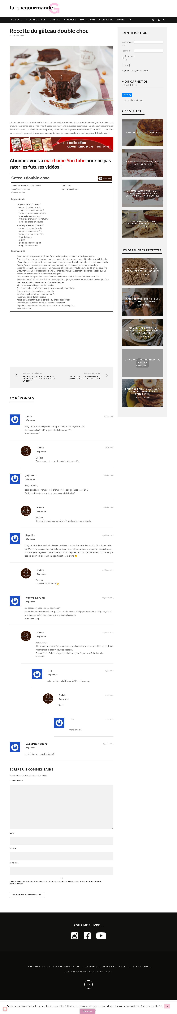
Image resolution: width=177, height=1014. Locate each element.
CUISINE (55, 19)
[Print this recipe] (105, 180)
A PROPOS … (143, 967)
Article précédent (32, 373)
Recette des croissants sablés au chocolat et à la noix (39, 378)
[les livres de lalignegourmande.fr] (61, 151)
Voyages (70, 19)
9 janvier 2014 (108, 744)
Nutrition (87, 19)
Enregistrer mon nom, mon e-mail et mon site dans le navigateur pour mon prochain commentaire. (55, 883)
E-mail (13, 848)
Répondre (31, 420)
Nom (12, 833)
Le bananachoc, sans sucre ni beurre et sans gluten (142, 223)
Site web (14, 863)
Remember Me (130, 58)
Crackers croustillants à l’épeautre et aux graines (142, 269)
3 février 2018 (108, 507)
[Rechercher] (164, 20)
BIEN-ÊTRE (106, 19)
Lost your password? (140, 70)
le (16, 19)
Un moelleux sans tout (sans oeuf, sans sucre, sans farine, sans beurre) (142, 193)
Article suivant (92, 373)
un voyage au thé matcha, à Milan (142, 361)
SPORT (121, 19)
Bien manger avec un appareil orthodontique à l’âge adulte (142, 330)
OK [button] (167, 1006)
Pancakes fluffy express (142, 132)
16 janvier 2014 (107, 598)
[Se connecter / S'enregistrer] (159, 20)
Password (126, 51)
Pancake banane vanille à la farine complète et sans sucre (142, 391)
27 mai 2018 (108, 416)
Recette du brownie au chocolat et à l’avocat (84, 377)
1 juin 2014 (109, 671)
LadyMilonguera (37, 744)
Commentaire (17, 780)
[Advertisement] (135, 7)
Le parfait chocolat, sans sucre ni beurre (142, 162)
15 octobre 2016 (107, 570)
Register (125, 70)
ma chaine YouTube (64, 160)
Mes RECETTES (36, 19)
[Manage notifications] (5, 1009)
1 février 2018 (108, 475)
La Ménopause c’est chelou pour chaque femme (142, 300)
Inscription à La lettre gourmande (54, 967)
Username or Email (127, 44)
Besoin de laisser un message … (107, 967)
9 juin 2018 (109, 448)
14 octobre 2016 (107, 535)
